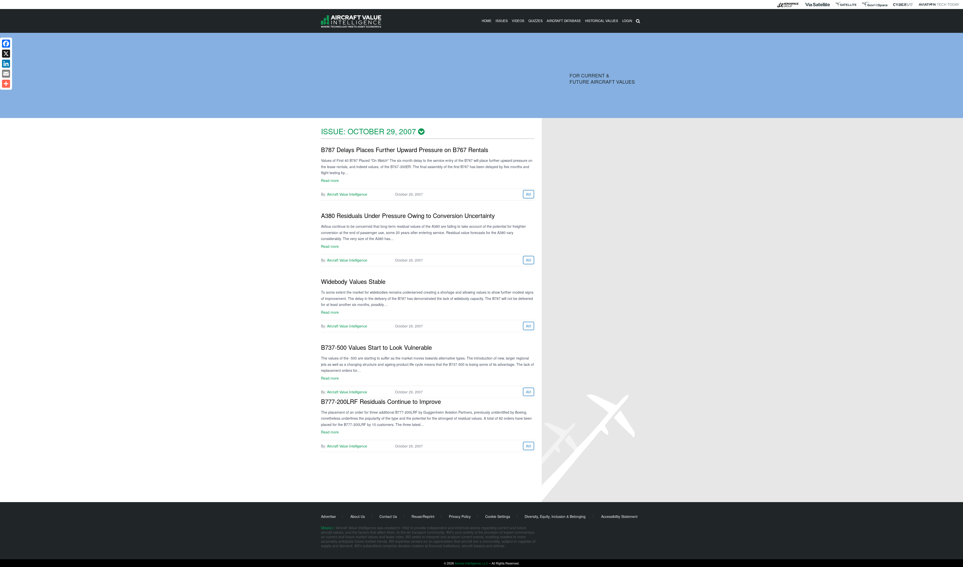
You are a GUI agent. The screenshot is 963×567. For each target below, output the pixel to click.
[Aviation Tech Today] (939, 4)
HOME (487, 20)
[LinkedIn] (6, 64)
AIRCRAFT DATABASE (564, 20)
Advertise (328, 516)
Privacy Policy (460, 516)
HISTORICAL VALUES (601, 20)
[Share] (6, 84)
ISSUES (502, 20)
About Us (357, 516)
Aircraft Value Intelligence (347, 194)
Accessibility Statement (619, 516)
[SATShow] (846, 4)
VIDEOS (518, 20)
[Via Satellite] (817, 4)
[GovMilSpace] (875, 4)
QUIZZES (535, 20)
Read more (330, 180)
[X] (6, 54)
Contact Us (388, 516)
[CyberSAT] (903, 4)
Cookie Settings (497, 516)
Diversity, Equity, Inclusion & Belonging (555, 516)
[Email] (6, 74)
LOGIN (627, 20)
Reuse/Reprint (423, 516)
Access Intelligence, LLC (471, 563)
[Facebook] (6, 44)
